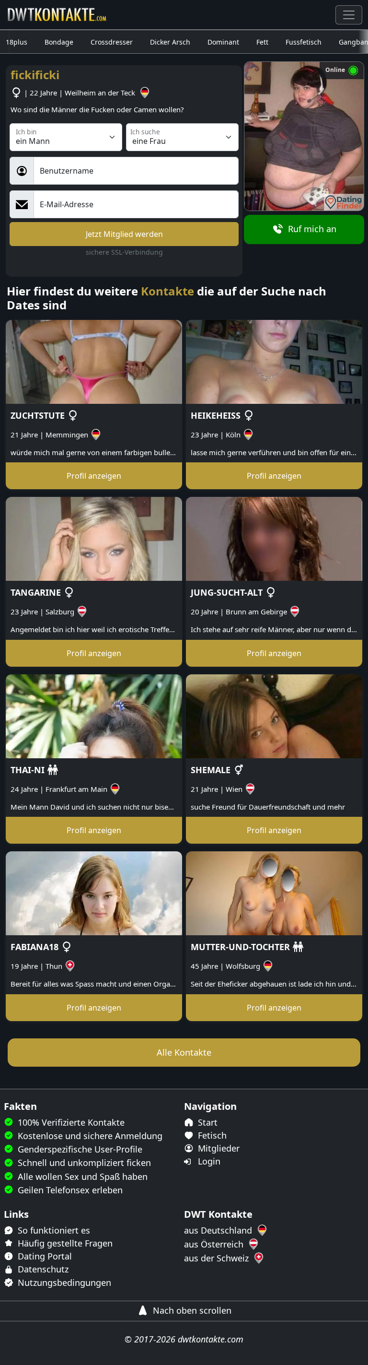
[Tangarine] (94, 538)
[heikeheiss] (274, 361)
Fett (262, 42)
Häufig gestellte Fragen (64, 1243)
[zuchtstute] (94, 361)
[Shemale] (274, 715)
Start (207, 1122)
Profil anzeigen (94, 476)
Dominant (223, 42)
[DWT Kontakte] (57, 14)
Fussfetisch (304, 42)
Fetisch (211, 1135)
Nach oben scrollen (190, 1310)
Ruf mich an (311, 229)
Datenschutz (42, 1269)
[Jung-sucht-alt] (274, 538)
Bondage (59, 42)
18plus (16, 42)
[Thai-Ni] (94, 715)
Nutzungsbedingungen (63, 1282)
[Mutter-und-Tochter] (274, 892)
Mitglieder (218, 1148)
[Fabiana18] (94, 892)
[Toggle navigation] (348, 14)
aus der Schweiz (217, 1258)
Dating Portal (43, 1256)
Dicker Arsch (170, 42)
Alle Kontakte (184, 1052)
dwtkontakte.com (210, 1339)
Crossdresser (112, 42)
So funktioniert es (52, 1230)
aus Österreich (215, 1244)
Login (208, 1161)
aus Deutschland (219, 1230)
